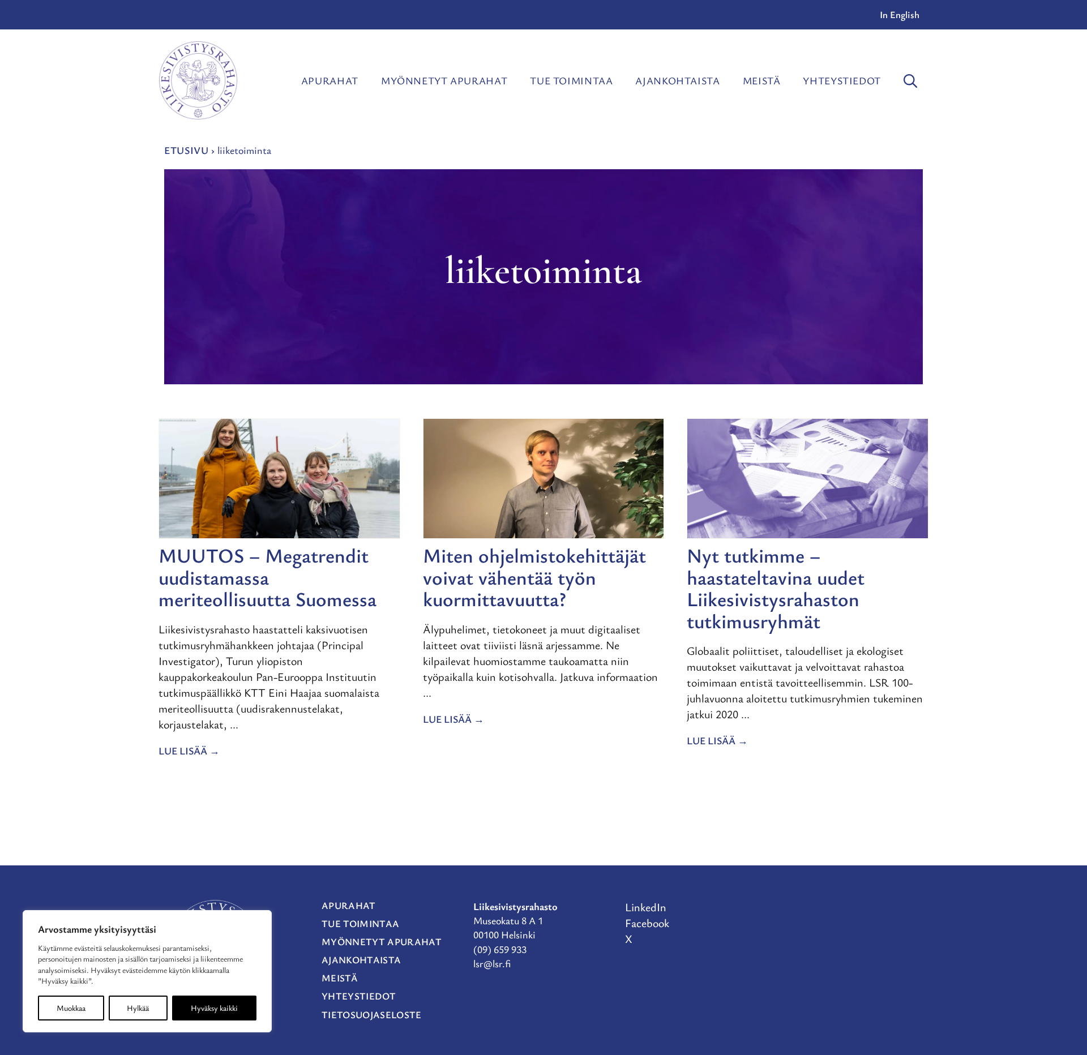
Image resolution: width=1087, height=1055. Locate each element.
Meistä (762, 80)
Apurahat (329, 80)
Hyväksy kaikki (214, 1007)
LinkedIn (645, 907)
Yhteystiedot (842, 80)
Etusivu (186, 150)
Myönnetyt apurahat (444, 80)
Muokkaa (71, 1007)
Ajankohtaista (677, 80)
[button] (910, 80)
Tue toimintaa (571, 80)
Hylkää (138, 1007)
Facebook (647, 922)
